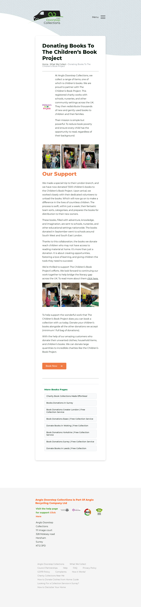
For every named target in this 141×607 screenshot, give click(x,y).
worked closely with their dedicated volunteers (68, 194)
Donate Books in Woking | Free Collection (67, 425)
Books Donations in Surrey (59, 403)
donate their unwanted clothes (59, 340)
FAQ (75, 568)
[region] (36, 582)
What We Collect (58, 64)
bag (62, 330)
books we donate (87, 241)
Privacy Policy (89, 568)
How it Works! (79, 572)
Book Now (51, 366)
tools (45, 261)
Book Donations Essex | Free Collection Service (69, 419)
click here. (92, 278)
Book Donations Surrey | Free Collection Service (70, 441)
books (79, 83)
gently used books (78, 110)
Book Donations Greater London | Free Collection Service (65, 410)
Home (45, 64)
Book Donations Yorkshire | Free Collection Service (67, 433)
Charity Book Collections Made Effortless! (66, 396)
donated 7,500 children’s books (74, 187)
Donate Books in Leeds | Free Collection (66, 448)
